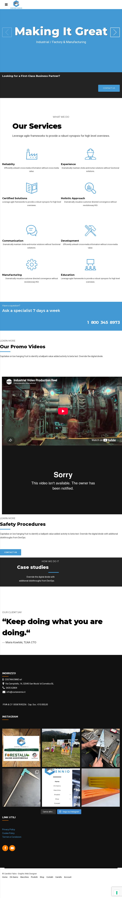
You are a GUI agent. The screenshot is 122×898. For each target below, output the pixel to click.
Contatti (49, 888)
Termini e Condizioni (11, 848)
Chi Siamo (14, 888)
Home (4, 888)
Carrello (58, 888)
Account (67, 888)
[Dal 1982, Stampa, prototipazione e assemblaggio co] (61, 799)
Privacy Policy (8, 840)
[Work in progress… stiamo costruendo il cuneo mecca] (101, 759)
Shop (42, 888)
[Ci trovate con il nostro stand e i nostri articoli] (61, 759)
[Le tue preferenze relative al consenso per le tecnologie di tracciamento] (117, 893)
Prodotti (34, 888)
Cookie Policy (8, 844)
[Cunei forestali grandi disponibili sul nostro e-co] (101, 799)
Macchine (24, 888)
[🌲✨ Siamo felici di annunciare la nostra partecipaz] (21, 759)
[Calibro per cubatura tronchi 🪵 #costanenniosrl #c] (21, 799)
